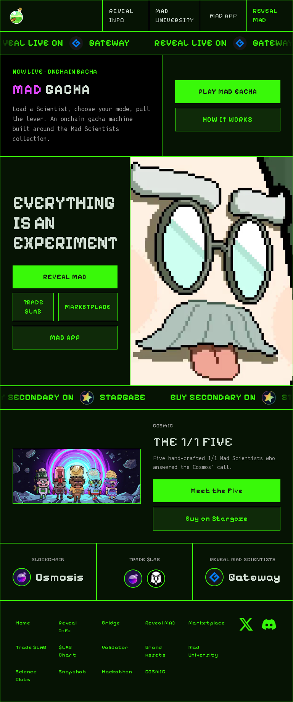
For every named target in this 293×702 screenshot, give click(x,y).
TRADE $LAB (33, 307)
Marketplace (203, 623)
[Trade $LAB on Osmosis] (133, 578)
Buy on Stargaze (216, 518)
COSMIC (155, 671)
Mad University (203, 651)
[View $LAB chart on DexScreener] (156, 578)
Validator (115, 647)
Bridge (111, 623)
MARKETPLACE (88, 307)
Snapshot (73, 671)
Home (23, 623)
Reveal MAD (160, 623)
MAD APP (223, 15)
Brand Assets (155, 651)
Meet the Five (216, 491)
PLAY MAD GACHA (227, 91)
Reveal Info (68, 627)
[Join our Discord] (269, 624)
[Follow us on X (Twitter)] (246, 624)
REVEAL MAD (265, 15)
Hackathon (117, 671)
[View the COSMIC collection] (77, 476)
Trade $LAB (31, 647)
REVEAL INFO (121, 15)
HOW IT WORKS (228, 119)
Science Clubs (26, 675)
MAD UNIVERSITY (174, 15)
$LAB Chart (68, 651)
